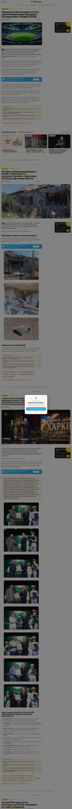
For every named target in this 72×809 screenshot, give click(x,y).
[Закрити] (46, 396)
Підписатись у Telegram (37, 409)
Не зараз (36, 411)
